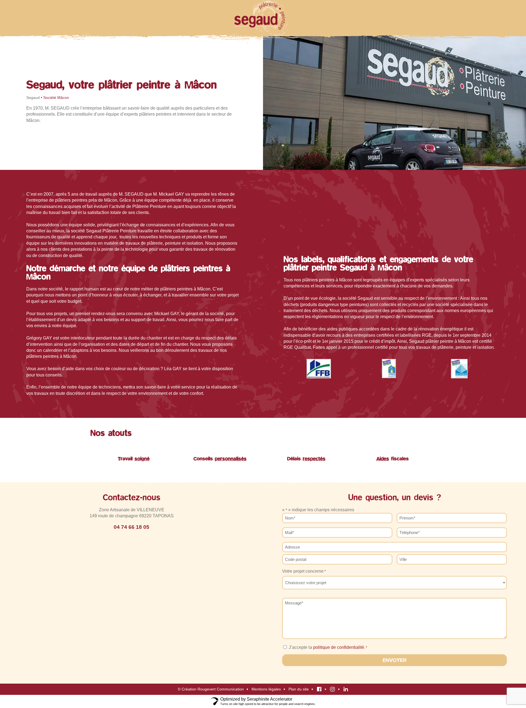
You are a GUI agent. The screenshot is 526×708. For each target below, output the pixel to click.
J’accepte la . (328, 647)
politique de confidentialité (338, 647)
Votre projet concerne (304, 571)
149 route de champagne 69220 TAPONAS (132, 515)
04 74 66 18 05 (131, 527)
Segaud (33, 98)
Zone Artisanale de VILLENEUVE (131, 509)
